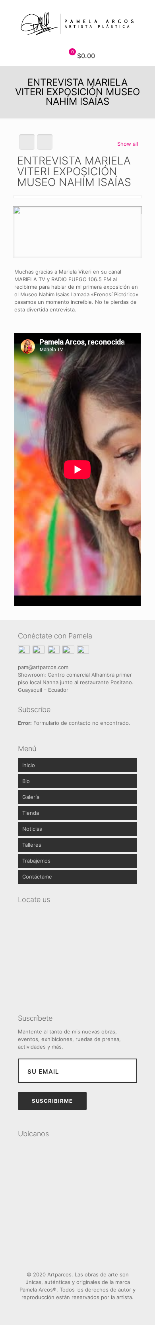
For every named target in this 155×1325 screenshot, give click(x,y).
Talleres (31, 845)
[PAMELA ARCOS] (77, 23)
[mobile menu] (144, 16)
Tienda (30, 813)
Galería (30, 797)
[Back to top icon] (77, 1256)
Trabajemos (36, 860)
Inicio (28, 765)
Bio (26, 781)
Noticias (32, 829)
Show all (127, 144)
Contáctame (37, 876)
